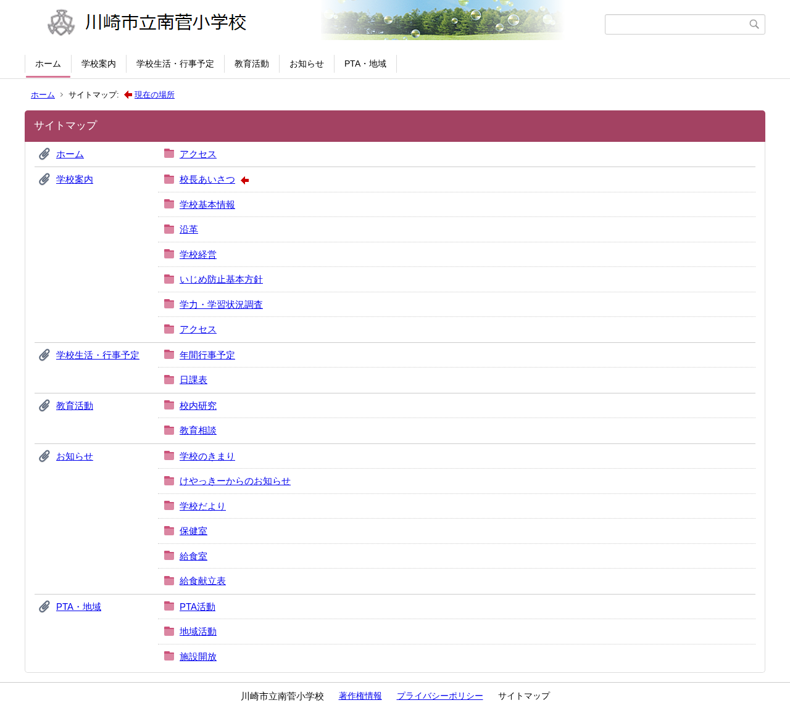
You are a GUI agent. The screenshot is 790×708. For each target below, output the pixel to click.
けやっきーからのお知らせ (235, 480)
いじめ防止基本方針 (221, 279)
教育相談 (198, 430)
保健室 (193, 530)
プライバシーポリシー (440, 696)
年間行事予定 (207, 355)
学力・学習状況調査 (221, 304)
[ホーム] (316, 24)
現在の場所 (155, 94)
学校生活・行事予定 (175, 63)
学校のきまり (207, 456)
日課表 (193, 379)
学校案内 (98, 63)
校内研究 (198, 405)
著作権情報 (360, 696)
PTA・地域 (365, 63)
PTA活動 (197, 606)
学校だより (203, 506)
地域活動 (198, 631)
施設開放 (198, 656)
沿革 (189, 229)
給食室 (193, 556)
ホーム (48, 63)
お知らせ (306, 63)
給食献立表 (203, 580)
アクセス (198, 154)
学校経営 (198, 254)
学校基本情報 (207, 204)
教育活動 (252, 63)
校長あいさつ (207, 179)
